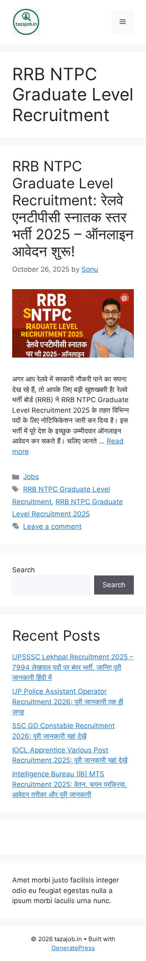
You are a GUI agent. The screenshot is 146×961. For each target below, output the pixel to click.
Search (23, 570)
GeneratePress (73, 948)
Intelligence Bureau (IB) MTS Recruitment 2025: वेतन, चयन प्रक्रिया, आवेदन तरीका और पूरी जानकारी (69, 784)
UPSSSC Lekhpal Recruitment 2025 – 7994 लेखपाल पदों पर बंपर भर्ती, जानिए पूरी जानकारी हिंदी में (72, 667)
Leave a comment (52, 526)
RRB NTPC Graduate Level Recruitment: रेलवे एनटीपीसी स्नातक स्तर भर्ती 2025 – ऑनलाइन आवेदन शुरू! (72, 209)
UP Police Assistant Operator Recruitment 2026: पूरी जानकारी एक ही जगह (67, 701)
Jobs (31, 477)
